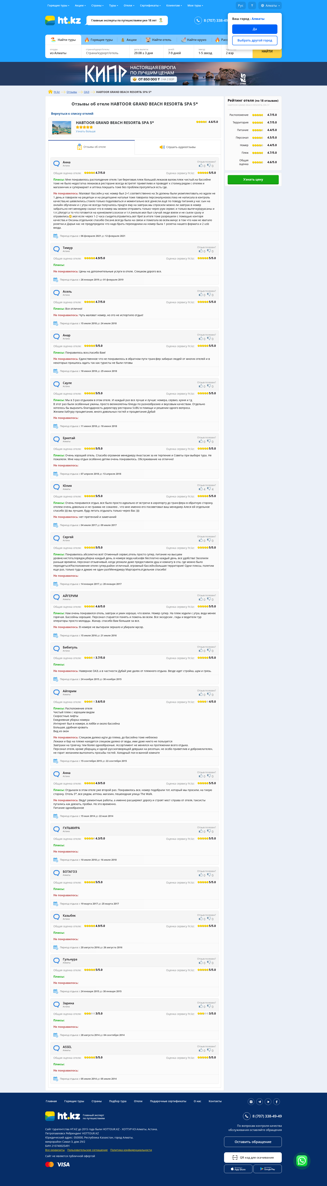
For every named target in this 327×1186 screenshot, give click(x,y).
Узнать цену (253, 179)
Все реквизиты (55, 1150)
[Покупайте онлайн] (58, 1164)
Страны (96, 5)
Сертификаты (149, 5)
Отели (128, 5)
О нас (197, 1101)
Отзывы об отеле (94, 147)
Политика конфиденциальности (131, 1150)
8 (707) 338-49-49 (218, 20)
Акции (79, 5)
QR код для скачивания (257, 1157)
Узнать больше (86, 131)
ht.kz (57, 92)
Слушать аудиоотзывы (181, 147)
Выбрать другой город (254, 40)
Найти (267, 51)
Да (255, 29)
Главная (51, 1101)
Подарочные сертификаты (168, 1101)
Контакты (215, 1101)
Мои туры (194, 5)
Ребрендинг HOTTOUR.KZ (82, 1133)
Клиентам (173, 5)
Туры (112, 5)
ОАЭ (86, 92)
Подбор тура (117, 1101)
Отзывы (72, 92)
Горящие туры (57, 5)
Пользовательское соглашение (87, 1150)
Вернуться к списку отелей (72, 113)
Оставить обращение (253, 1141)
